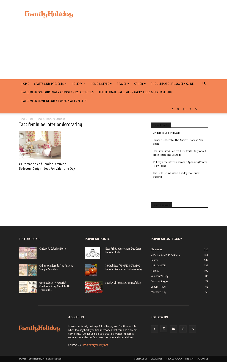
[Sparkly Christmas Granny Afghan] (94, 287)
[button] (204, 84)
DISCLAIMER (156, 358)
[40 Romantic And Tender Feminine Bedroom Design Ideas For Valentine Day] (47, 145)
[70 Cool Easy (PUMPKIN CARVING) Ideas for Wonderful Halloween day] (91, 270)
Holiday (77, 83)
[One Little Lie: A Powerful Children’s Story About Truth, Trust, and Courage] (28, 287)
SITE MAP (189, 358)
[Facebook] (172, 109)
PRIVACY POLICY (174, 358)
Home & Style (99, 83)
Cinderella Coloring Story (166, 132)
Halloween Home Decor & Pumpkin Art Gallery (54, 100)
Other (138, 83)
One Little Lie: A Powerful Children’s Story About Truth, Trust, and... (54, 286)
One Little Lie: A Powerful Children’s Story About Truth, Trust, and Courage (179, 153)
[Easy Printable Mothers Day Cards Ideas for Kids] (92, 253)
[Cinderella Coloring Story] (28, 253)
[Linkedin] (184, 109)
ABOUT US (203, 358)
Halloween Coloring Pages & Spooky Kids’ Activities (57, 92)
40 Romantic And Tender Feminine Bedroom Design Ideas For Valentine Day (47, 166)
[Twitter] (196, 109)
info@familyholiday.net (95, 345)
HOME (25, 83)
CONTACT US (140, 358)
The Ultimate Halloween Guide (172, 83)
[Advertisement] (113, 53)
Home (22, 118)
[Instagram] (178, 109)
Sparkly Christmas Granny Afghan (123, 282)
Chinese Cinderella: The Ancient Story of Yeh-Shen (178, 142)
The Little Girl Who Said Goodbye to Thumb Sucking (176, 175)
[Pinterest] (190, 109)
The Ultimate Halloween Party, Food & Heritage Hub (135, 92)
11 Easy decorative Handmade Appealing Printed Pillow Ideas (180, 164)
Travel (121, 83)
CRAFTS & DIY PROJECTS (49, 83)
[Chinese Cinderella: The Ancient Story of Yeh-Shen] (28, 270)
